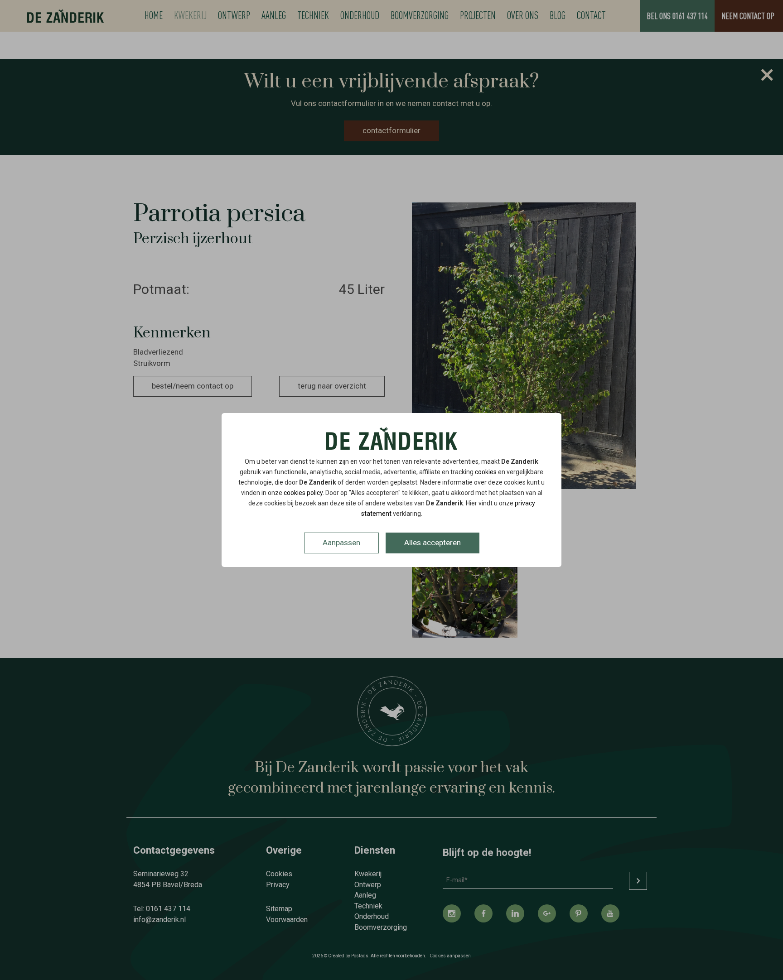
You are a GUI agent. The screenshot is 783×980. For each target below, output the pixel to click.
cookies (486, 472)
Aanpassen (341, 542)
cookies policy (303, 492)
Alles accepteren (432, 542)
